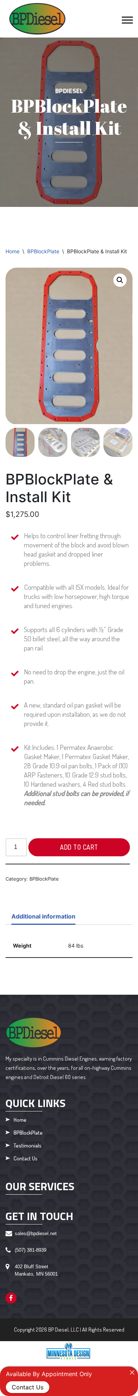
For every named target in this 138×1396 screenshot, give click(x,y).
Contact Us (26, 1159)
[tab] (43, 917)
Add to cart (79, 847)
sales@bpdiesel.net (36, 1233)
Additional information (43, 916)
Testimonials (28, 1146)
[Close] (132, 1372)
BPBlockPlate (43, 251)
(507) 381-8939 (30, 1250)
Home (13, 251)
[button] (126, 19)
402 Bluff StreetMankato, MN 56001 (36, 1270)
